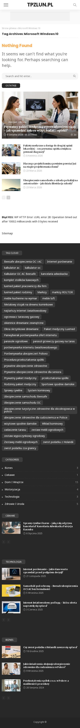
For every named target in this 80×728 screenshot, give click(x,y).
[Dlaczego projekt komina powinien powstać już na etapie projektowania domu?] (11, 168)
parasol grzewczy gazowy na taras (54, 341)
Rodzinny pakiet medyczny (20, 384)
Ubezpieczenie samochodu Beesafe (25, 396)
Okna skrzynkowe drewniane (21, 329)
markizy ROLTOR (62, 292)
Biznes (41, 468)
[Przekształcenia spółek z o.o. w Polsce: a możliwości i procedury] (11, 685)
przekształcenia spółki (55, 378)
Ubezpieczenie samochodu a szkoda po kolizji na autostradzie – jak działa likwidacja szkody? (50, 182)
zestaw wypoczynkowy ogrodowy (24, 436)
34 (75, 134)
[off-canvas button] (6, 5)
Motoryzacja (41, 489)
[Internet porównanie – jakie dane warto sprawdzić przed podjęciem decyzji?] (11, 574)
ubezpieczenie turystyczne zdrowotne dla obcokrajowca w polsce (39, 410)
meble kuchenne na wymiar (20, 298)
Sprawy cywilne (13, 390)
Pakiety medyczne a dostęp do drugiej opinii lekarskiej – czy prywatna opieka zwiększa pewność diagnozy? (47, 148)
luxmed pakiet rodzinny (18, 292)
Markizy (42, 292)
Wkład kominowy (52, 423)
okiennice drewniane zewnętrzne (24, 323)
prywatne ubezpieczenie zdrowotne (25, 366)
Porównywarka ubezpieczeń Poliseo (26, 353)
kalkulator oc (33, 267)
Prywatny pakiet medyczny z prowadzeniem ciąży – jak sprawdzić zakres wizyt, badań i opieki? (40, 128)
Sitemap (7, 233)
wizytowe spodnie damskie (20, 423)
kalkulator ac (12, 267)
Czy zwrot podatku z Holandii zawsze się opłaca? (50, 647)
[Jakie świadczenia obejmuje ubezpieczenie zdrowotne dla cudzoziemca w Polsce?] (11, 669)
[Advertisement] (40, 16)
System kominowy (39, 390)
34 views (32, 134)
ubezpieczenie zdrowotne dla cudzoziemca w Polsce (35, 417)
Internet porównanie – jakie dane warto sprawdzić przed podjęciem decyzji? (45, 571)
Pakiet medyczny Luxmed (59, 329)
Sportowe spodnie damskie (57, 384)
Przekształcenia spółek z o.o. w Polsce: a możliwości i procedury (46, 682)
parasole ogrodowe (16, 341)
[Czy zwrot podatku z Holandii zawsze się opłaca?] (11, 652)
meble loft (48, 298)
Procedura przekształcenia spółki (24, 359)
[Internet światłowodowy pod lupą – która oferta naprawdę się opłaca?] (11, 607)
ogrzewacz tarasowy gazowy (21, 316)
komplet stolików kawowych (21, 280)
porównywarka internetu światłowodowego (30, 347)
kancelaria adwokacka (54, 274)
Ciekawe (41, 475)
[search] (74, 5)
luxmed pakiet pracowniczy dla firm (25, 286)
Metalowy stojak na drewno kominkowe (28, 304)
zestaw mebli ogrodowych (47, 429)
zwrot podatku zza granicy (20, 448)
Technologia (41, 496)
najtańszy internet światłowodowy (25, 310)
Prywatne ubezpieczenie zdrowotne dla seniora (32, 372)
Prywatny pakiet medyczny (20, 378)
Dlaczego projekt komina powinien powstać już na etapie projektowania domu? (49, 165)
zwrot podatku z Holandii (58, 442)
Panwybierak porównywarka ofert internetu (30, 335)
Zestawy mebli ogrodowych (21, 442)
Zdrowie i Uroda (17, 122)
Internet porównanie (59, 261)
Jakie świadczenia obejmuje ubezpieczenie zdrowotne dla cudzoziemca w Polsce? (46, 666)
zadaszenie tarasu (15, 429)
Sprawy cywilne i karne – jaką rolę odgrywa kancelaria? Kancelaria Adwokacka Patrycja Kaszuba (48, 526)
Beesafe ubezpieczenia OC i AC (23, 261)
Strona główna (9, 28)
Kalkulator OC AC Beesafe (20, 274)
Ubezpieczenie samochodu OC (22, 402)
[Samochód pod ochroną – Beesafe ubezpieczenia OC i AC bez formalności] (11, 591)
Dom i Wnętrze (41, 482)
